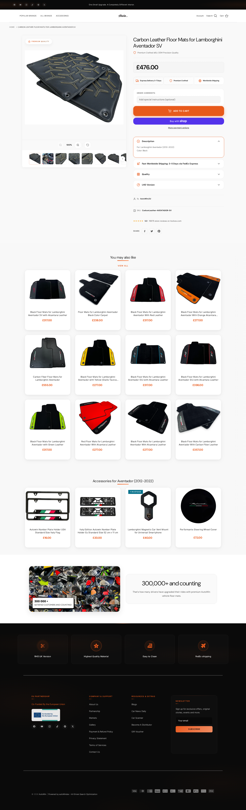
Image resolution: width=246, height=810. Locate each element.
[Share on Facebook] (144, 231)
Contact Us (94, 752)
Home (12, 27)
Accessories (62, 16)
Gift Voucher (138, 731)
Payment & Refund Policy (101, 731)
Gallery (92, 725)
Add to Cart (181, 110)
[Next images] (122, 158)
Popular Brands (28, 16)
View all (123, 266)
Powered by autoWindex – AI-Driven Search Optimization (72, 794)
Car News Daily (139, 711)
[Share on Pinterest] (159, 231)
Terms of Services (97, 745)
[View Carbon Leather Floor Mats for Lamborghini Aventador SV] (48, 158)
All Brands (46, 16)
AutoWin (42, 794)
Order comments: (146, 93)
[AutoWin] (123, 15)
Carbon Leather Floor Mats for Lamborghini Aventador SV (47, 27)
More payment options (178, 128)
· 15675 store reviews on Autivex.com (163, 221)
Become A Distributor (142, 725)
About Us (93, 704)
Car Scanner (137, 718)
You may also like (123, 257)
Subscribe (194, 729)
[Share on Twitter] (152, 231)
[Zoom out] (60, 145)
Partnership (94, 711)
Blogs (134, 704)
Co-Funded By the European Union (48, 704)
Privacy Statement (97, 738)
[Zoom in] (78, 145)
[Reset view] (88, 145)
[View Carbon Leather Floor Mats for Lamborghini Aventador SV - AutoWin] (35, 158)
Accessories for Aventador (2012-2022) (123, 481)
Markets (93, 718)
